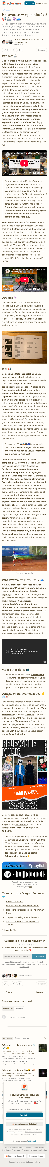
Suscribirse (29, 3)
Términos (25, 1150)
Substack (12, 1162)
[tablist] (13, 1008)
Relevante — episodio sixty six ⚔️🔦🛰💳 (18, 1046)
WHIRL (5, 90)
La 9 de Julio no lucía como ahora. (22, 905)
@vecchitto (39, 306)
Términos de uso (32, 1129)
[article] (24, 1055)
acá (25, 856)
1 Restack (28, 976)
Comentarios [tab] (8, 1009)
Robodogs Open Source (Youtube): (19, 222)
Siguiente (39, 992)
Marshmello (8, 715)
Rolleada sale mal (14, 901)
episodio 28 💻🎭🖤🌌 (19, 444)
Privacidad (16, 1150)
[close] (42, 1084)
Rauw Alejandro (17, 734)
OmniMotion (28, 463)
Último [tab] (17, 1038)
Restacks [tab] (19, 1009)
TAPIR (17, 463)
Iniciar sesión (41, 3)
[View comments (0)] (12, 50)
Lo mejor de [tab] (7, 1038)
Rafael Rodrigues (20, 42)
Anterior (9, 992)
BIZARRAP (15, 731)
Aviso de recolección (39, 1150)
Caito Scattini (19, 40)
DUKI (18, 718)
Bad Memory (21, 824)
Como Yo (29, 715)
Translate (7, 10)
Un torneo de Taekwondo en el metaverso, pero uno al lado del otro (26, 677)
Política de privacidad (30, 1134)
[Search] (44, 1038)
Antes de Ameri (23, 721)
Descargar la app (36, 1156)
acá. (30, 887)
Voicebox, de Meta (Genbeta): (17, 374)
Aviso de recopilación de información (25, 964)
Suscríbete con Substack (26, 1124)
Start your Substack (16, 1156)
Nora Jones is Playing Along (24, 828)
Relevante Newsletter (34, 40)
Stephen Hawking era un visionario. (23, 917)
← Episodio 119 (9, 930)
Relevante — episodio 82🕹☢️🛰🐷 (18, 1070)
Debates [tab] (25, 1038)
